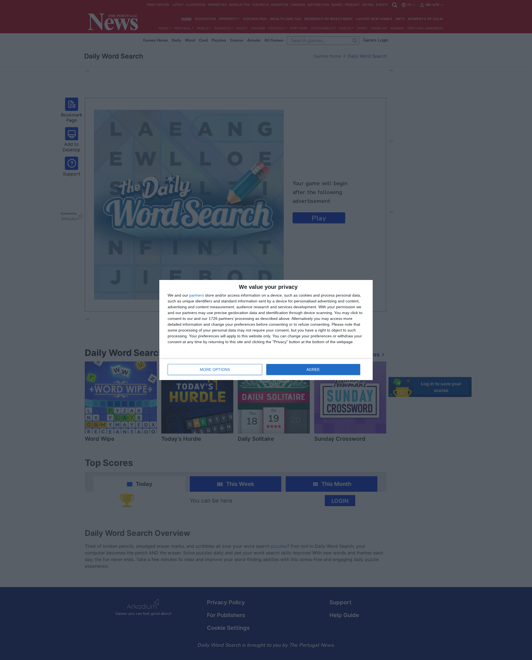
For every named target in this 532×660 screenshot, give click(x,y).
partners (196, 295)
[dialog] (266, 330)
